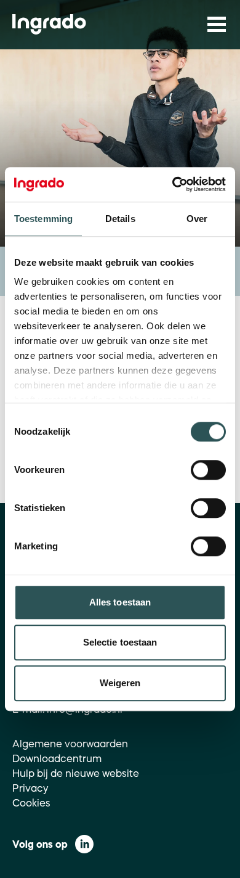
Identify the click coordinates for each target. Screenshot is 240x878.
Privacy (30, 788)
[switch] (208, 470)
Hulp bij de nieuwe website (75, 773)
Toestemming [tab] (43, 218)
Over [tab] (196, 218)
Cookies (31, 803)
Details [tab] (120, 218)
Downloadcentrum (57, 758)
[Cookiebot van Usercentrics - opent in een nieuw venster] (172, 184)
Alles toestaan (120, 602)
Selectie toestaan (120, 642)
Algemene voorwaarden (70, 744)
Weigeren (120, 683)
